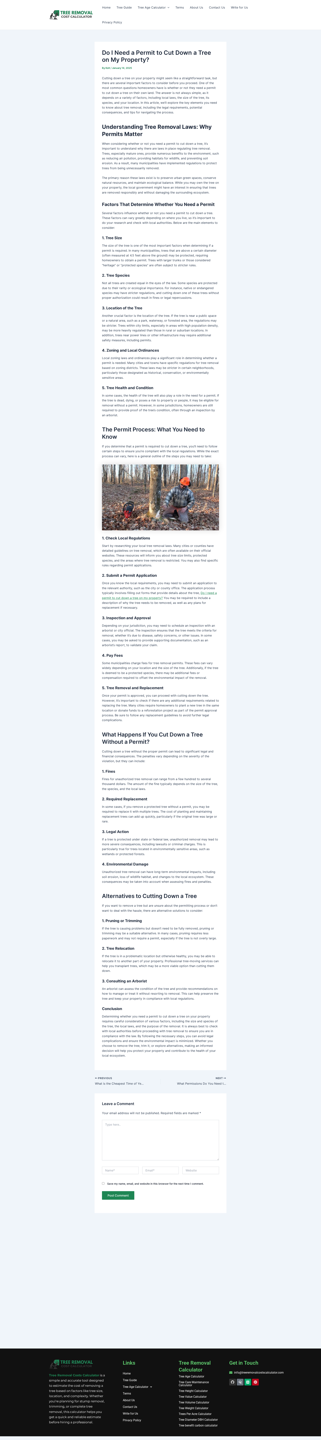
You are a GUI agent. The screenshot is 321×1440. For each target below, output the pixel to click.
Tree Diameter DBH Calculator (198, 1419)
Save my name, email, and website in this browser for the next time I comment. (155, 1183)
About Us (196, 7)
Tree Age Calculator (152, 7)
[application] (167, 7)
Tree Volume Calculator (194, 1402)
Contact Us (217, 7)
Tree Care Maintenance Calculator (194, 1384)
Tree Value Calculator (193, 1396)
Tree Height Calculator (193, 1391)
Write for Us (239, 7)
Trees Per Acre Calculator (195, 1414)
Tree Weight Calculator (193, 1408)
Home (106, 7)
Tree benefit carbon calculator (198, 1425)
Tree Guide (124, 7)
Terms (179, 7)
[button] (142, 1386)
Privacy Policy (112, 22)
